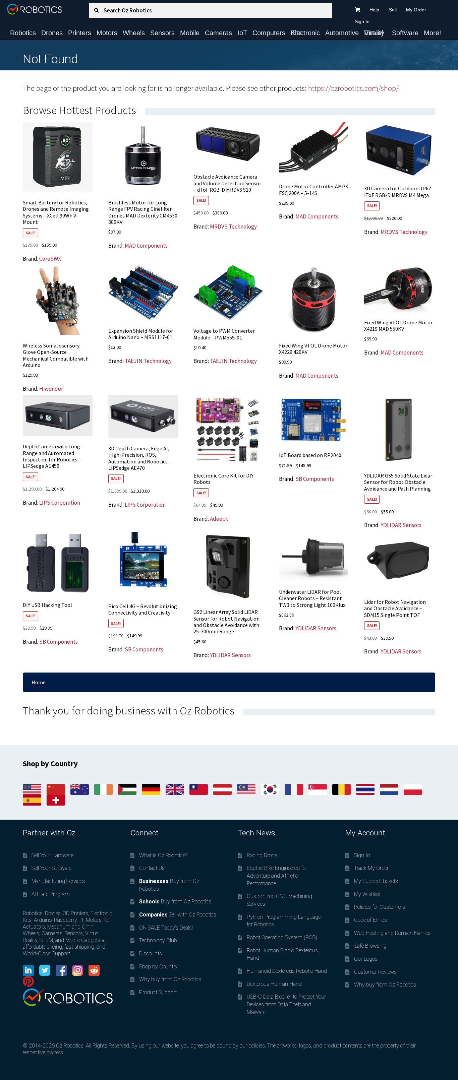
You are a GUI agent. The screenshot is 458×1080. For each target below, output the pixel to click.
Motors (107, 33)
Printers (79, 33)
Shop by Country (158, 966)
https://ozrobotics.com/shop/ (353, 88)
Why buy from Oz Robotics (170, 979)
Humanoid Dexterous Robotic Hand (287, 971)
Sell (393, 9)
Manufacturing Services (58, 881)
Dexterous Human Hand (274, 984)
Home (39, 682)
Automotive (342, 33)
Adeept (219, 518)
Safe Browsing (370, 946)
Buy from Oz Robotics (175, 901)
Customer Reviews (375, 972)
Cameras (218, 33)
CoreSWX (50, 258)
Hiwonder (51, 388)
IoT (242, 33)
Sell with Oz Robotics (177, 914)
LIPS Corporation (59, 502)
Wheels (134, 33)
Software (405, 33)
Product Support (158, 992)
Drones (52, 33)
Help (374, 9)
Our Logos (366, 959)
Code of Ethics (370, 920)
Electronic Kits (305, 33)
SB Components (314, 479)
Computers (268, 33)
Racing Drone (262, 855)
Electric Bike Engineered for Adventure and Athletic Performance (277, 875)
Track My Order (371, 868)
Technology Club (158, 940)
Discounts (150, 953)
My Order (416, 9)
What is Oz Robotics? (163, 855)
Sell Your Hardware (52, 855)
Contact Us (152, 868)
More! (432, 33)
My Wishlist (367, 894)
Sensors (162, 33)
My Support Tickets (376, 881)
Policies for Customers (379, 907)
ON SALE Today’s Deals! (166, 928)
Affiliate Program (51, 894)
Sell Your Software (51, 868)
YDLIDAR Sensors (401, 525)
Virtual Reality (374, 33)
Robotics (23, 33)
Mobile (189, 33)
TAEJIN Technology (148, 361)
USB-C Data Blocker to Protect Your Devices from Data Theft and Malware (286, 1004)
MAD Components (146, 245)
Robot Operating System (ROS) (282, 937)
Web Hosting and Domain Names (392, 933)
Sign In (362, 21)
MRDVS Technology (233, 226)
